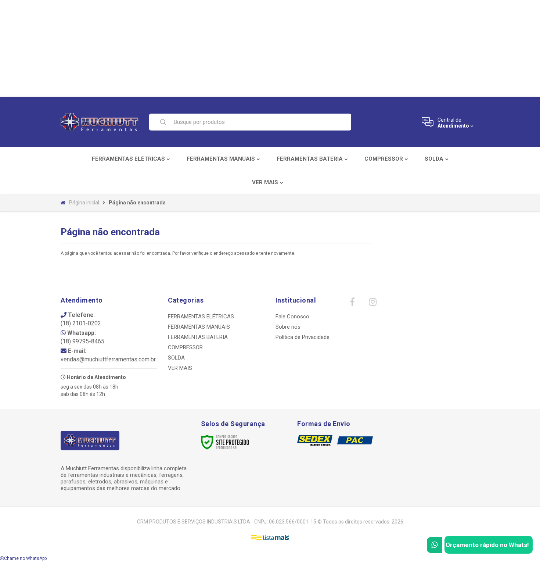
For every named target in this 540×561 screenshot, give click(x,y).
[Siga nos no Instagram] (372, 303)
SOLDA (176, 357)
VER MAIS (180, 368)
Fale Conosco (292, 316)
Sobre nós (288, 327)
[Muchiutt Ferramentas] (100, 122)
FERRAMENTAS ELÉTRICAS (201, 316)
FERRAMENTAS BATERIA (198, 337)
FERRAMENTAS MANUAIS (199, 327)
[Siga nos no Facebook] (352, 303)
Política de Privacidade (303, 337)
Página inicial (84, 203)
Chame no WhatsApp (25, 558)
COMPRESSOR (185, 347)
